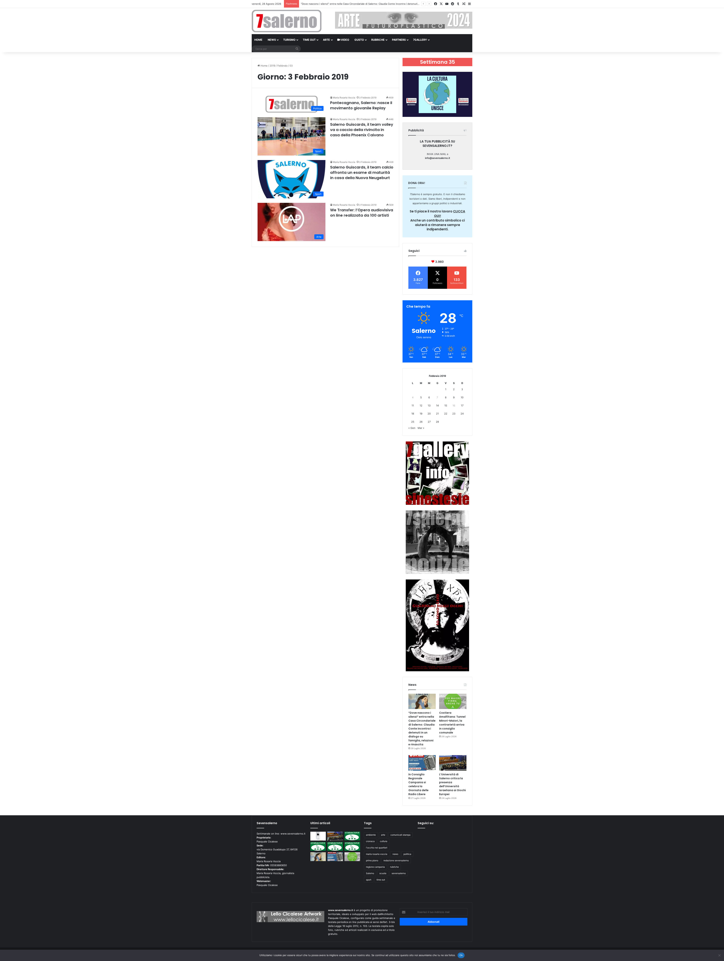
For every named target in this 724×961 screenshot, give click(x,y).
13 (429, 405)
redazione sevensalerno (396, 860)
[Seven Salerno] (286, 21)
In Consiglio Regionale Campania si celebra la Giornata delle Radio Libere (418, 784)
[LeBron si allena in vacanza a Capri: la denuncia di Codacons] (352, 846)
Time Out (309, 39)
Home (258, 39)
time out (381, 879)
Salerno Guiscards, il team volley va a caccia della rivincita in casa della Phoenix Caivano (361, 130)
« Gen (411, 427)
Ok (461, 955)
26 (421, 421)
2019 (272, 65)
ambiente (371, 834)
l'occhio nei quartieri (376, 847)
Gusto (359, 39)
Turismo (289, 39)
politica (407, 854)
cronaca (370, 841)
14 (437, 405)
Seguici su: (426, 823)
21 (437, 413)
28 (437, 421)
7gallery (420, 39)
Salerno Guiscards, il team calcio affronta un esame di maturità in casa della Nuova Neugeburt (361, 172)
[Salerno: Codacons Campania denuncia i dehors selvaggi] (352, 836)
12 (421, 405)
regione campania (375, 866)
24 (462, 413)
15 (445, 405)
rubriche (394, 866)
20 (429, 413)
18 (412, 413)
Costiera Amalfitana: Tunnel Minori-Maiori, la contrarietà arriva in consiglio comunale (350, 3)
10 (462, 397)
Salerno (370, 873)
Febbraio (282, 65)
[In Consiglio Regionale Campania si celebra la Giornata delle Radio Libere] (422, 763)
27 (429, 421)
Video (344, 39)
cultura (383, 841)
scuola (382, 873)
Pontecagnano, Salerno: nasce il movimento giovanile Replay (361, 105)
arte (383, 834)
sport (368, 879)
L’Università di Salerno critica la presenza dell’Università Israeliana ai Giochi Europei (452, 784)
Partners (399, 39)
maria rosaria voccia (376, 854)
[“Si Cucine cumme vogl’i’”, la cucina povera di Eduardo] (318, 836)
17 (462, 405)
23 (453, 413)
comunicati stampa (400, 834)
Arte (326, 39)
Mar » (421, 427)
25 (412, 421)
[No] (719, 955)
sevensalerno (399, 873)
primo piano (372, 860)
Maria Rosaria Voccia (344, 97)
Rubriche (378, 39)
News (272, 39)
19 (421, 413)
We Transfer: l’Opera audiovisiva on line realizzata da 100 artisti (361, 212)
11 (413, 405)
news (395, 854)
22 (445, 413)
